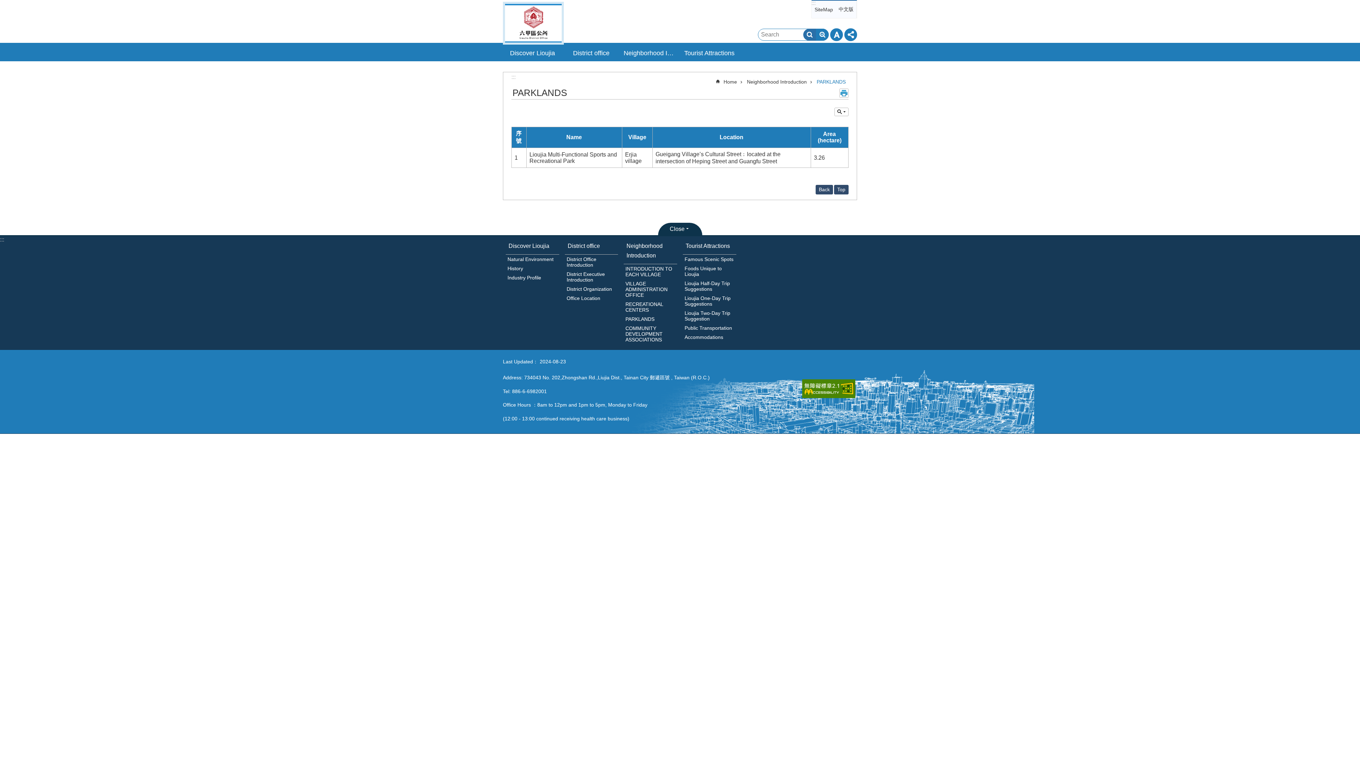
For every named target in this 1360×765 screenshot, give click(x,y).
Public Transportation (708, 328)
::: (813, 3)
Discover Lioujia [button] (532, 53)
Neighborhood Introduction (777, 82)
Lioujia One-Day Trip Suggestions (708, 301)
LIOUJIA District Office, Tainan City (533, 23)
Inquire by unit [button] (841, 112)
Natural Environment (531, 259)
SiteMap (824, 9)
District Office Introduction (581, 262)
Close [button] (677, 229)
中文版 (846, 9)
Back (824, 189)
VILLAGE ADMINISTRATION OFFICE (646, 289)
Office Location (583, 298)
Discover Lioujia (529, 246)
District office (584, 246)
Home (730, 82)
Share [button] (850, 34)
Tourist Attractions (708, 246)
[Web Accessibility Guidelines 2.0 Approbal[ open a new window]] (828, 388)
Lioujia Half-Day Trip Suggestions (707, 286)
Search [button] (809, 35)
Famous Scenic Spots (709, 259)
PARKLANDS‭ (831, 82)
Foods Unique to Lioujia (703, 271)
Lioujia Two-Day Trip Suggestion (707, 316)
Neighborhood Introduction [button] (651, 53)
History (515, 268)
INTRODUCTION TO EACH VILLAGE (648, 271)
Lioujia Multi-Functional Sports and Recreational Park (573, 158)
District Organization (589, 289)
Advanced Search (822, 35)
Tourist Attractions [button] (709, 53)
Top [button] (841, 189)
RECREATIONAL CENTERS (644, 307)
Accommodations (704, 337)
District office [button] (591, 53)
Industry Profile (524, 277)
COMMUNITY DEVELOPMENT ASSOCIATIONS (644, 333)
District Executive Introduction (586, 277)
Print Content (844, 93)
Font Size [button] (836, 34)
